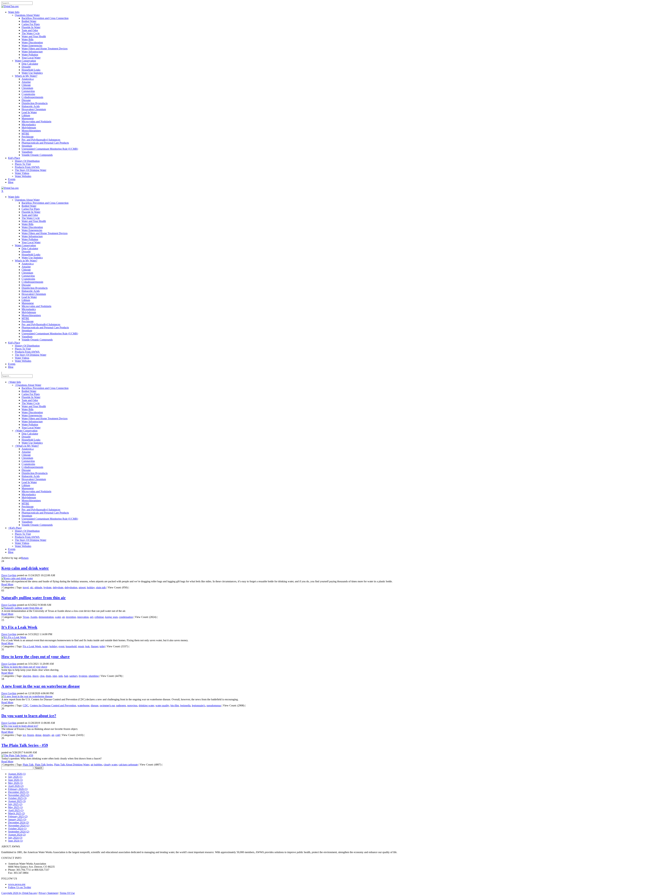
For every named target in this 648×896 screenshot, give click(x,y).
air (63, 617)
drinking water (146, 705)
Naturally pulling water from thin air (33, 597)
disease (94, 705)
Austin (33, 617)
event (61, 646)
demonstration (46, 617)
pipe (54, 675)
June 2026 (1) (15, 779)
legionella (185, 705)
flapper (94, 646)
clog (42, 675)
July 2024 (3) (15, 837)
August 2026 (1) (17, 773)
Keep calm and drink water (25, 568)
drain (48, 675)
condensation (126, 617)
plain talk (101, 587)
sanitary (73, 675)
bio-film (174, 705)
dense (38, 735)
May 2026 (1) (15, 783)
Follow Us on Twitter (19, 887)
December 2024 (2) (18, 822)
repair (81, 646)
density (46, 735)
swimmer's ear (107, 705)
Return (25, 557)
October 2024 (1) (17, 828)
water (58, 617)
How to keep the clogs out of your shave (35, 656)
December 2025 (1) (18, 792)
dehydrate (58, 587)
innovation (83, 617)
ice (24, 735)
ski (31, 587)
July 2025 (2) (15, 804)
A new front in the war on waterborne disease (40, 686)
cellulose (99, 617)
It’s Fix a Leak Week (19, 627)
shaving (27, 675)
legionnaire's (198, 705)
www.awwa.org (16, 884)
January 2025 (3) (17, 819)
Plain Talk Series (44, 764)
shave (35, 675)
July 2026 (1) (15, 776)
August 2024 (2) (17, 834)
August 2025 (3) (17, 801)
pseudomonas (214, 705)
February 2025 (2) (18, 816)
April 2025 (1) (15, 810)
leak (87, 646)
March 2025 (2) (16, 813)
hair (66, 675)
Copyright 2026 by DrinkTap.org (19, 893)
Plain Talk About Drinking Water (71, 764)
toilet (102, 646)
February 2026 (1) (18, 789)
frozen (30, 735)
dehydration (71, 587)
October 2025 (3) (17, 798)
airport (82, 587)
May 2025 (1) (15, 807)
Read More (7, 584)
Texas (26, 617)
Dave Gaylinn (8, 575)
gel (91, 617)
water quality (162, 705)
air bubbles (96, 764)
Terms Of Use (67, 893)
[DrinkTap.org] (10, 6)
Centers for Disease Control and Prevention (53, 705)
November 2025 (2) (18, 795)
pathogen (121, 705)
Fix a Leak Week (32, 646)
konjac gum (111, 617)
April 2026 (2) (15, 786)
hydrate (47, 587)
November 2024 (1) (18, 825)
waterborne (83, 705)
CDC (26, 705)
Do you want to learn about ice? (28, 715)
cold (57, 735)
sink (60, 675)
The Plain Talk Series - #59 (24, 745)
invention (71, 617)
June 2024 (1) (15, 840)
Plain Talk (28, 764)
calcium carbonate (128, 764)
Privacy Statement (48, 893)
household (71, 646)
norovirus (132, 705)
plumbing (94, 675)
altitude (38, 587)
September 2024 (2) (18, 831)
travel (26, 587)
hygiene (83, 675)
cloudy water (110, 764)
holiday (91, 587)
